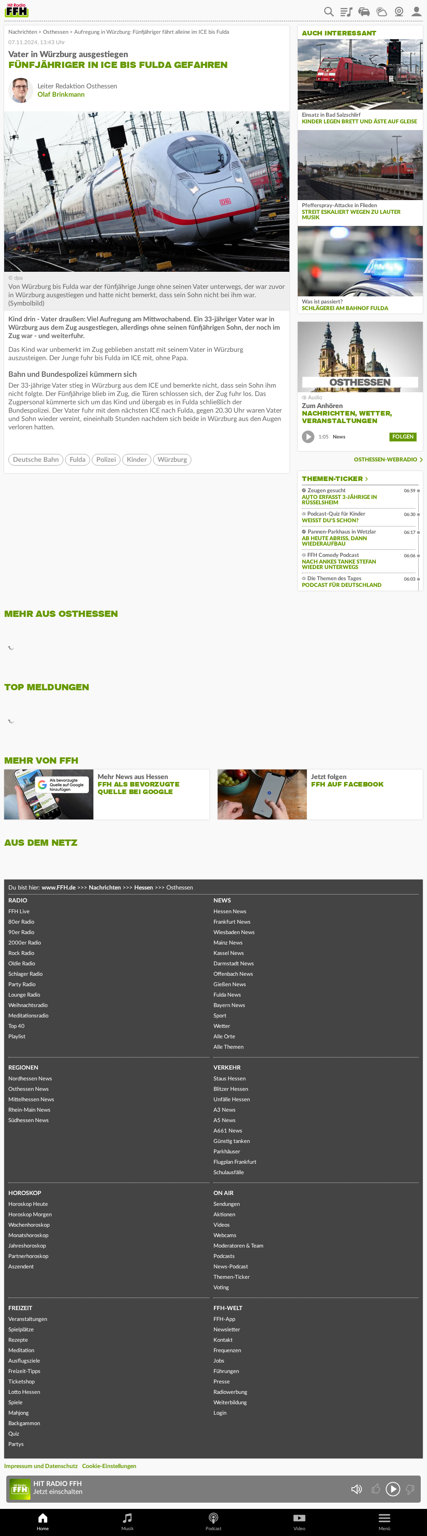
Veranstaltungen (27, 1319)
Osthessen (55, 32)
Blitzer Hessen (231, 1089)
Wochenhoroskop (29, 1225)
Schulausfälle (229, 1172)
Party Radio (21, 984)
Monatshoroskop (28, 1235)
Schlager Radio (25, 974)
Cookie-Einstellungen (109, 1466)
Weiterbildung (230, 1403)
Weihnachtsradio (28, 1005)
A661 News (228, 1131)
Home (43, 1528)
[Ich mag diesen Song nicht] (409, 1489)
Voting (221, 1287)
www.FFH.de (58, 888)
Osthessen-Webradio (385, 460)
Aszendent (21, 1267)
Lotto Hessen (24, 1392)
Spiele (15, 1403)
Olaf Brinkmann (61, 94)
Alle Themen (229, 1047)
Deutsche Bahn (36, 459)
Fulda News (227, 995)
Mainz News (228, 943)
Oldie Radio (21, 964)
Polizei (106, 459)
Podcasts (224, 1256)
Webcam (399, 8)
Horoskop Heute (28, 1204)
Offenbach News (233, 974)
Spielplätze (21, 1330)
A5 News (225, 1120)
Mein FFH (416, 8)
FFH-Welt (228, 1308)
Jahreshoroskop (27, 1246)
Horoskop (24, 1193)
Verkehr (227, 1068)
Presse (222, 1382)
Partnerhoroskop (28, 1256)
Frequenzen (227, 1350)
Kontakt (223, 1340)
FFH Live (19, 912)
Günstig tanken (232, 1141)
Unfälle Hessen (232, 1100)
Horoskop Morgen (30, 1215)
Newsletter (227, 1330)
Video (299, 1528)
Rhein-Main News (29, 1110)
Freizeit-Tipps (24, 1371)
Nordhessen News (30, 1079)
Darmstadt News (234, 964)
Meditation (21, 1350)
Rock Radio (21, 953)
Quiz (13, 1434)
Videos (222, 1225)
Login (220, 1413)
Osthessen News (28, 1089)
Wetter (381, 8)
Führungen (226, 1371)
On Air (224, 1193)
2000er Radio (24, 943)
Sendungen (227, 1204)
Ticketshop (21, 1382)
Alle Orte (224, 1037)
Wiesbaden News (234, 932)
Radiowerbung (230, 1392)
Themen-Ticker (332, 479)
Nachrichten (22, 32)
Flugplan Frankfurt (235, 1162)
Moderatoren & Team (239, 1246)
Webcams (225, 1235)
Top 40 (16, 1026)
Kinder (137, 459)
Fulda (77, 459)
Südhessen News (28, 1120)
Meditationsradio (28, 1016)
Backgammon (24, 1423)
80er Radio (21, 922)
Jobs (219, 1361)
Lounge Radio (24, 995)
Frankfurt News (232, 922)
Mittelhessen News (31, 1100)
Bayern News (229, 1005)
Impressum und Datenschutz (41, 1466)
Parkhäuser (227, 1152)
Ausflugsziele (24, 1361)
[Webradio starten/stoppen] (393, 1489)
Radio (17, 901)
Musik (127, 1528)
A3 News (225, 1110)
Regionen (23, 1068)
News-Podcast (231, 1267)
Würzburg (172, 459)
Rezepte (18, 1340)
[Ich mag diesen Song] (376, 1489)
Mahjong (18, 1413)
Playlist (346, 8)
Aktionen (224, 1215)
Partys (16, 1444)
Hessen (143, 888)
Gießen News (230, 984)
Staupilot (364, 8)
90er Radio (21, 932)
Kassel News (229, 953)
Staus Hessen (230, 1079)
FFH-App (224, 1319)
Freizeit (20, 1308)
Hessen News (230, 912)
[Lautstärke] (356, 1489)
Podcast (213, 1528)
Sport (220, 1016)
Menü (384, 1528)
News (222, 901)
